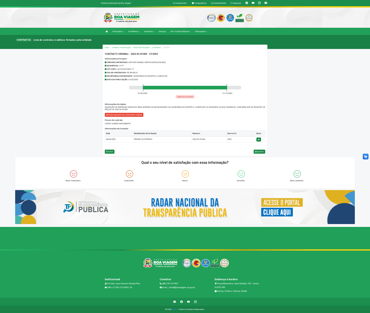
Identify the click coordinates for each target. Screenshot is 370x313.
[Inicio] (106, 31)
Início (107, 47)
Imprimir (260, 152)
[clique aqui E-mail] (174, 301)
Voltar (110, 152)
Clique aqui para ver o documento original (125, 115)
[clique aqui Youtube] (188, 301)
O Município (117, 31)
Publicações (200, 31)
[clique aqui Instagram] (195, 301)
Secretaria (148, 31)
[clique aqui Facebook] (181, 301)
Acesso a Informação (121, 47)
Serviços (162, 31)
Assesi (175, 309)
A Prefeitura (133, 31)
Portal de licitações (141, 47)
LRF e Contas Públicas (179, 31)
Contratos (156, 47)
